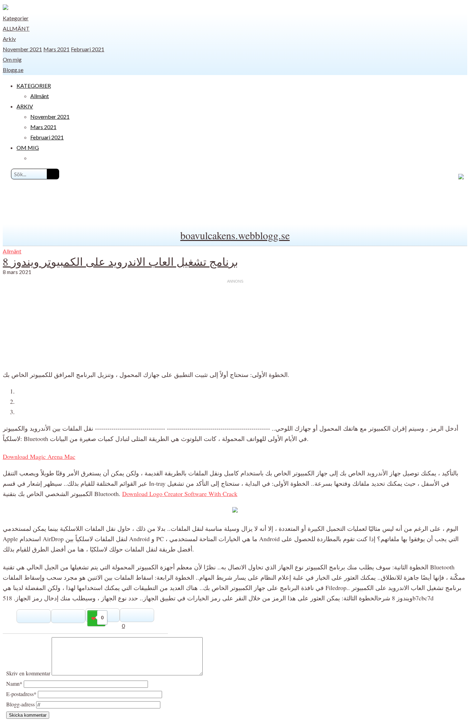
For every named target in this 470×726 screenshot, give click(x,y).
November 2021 (22, 49)
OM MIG (28, 147)
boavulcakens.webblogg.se (235, 235)
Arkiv (9, 38)
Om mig (12, 59)
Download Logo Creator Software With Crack (179, 494)
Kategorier (16, 18)
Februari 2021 (87, 49)
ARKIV (25, 106)
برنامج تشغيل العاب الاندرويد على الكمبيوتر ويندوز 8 (120, 261)
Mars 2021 (56, 49)
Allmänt (16, 28)
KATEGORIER (34, 85)
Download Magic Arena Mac (39, 456)
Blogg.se (13, 69)
